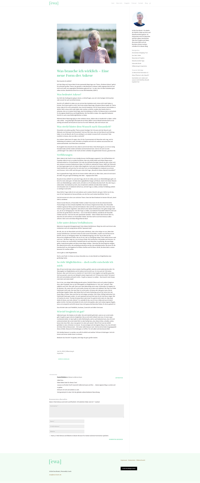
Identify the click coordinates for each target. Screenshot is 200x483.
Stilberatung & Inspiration (139, 66)
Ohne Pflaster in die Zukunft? (140, 75)
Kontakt (140, 3)
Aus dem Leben (136, 55)
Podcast (134, 3)
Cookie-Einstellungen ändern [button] (129, 468)
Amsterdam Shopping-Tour (140, 53)
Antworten (119, 378)
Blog (146, 3)
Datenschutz (131, 460)
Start (112, 3)
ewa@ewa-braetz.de (55, 475)
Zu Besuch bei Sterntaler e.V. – (140, 72)
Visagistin (127, 3)
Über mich (119, 3)
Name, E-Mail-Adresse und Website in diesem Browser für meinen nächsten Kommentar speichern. (80, 436)
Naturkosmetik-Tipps (138, 61)
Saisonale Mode (136, 63)
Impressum (124, 460)
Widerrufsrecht (140, 460)
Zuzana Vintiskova (62, 377)
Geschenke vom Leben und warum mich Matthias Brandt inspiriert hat (140, 80)
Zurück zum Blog (63, 359)
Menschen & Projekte (138, 58)
